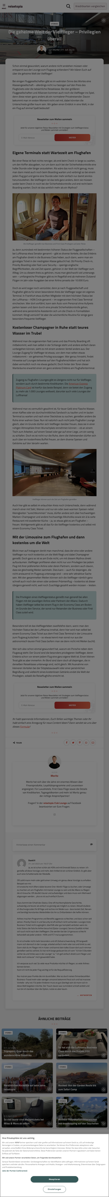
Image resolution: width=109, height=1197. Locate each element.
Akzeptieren (54, 1179)
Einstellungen (54, 1189)
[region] (54, 1165)
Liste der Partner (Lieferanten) (14, 1170)
